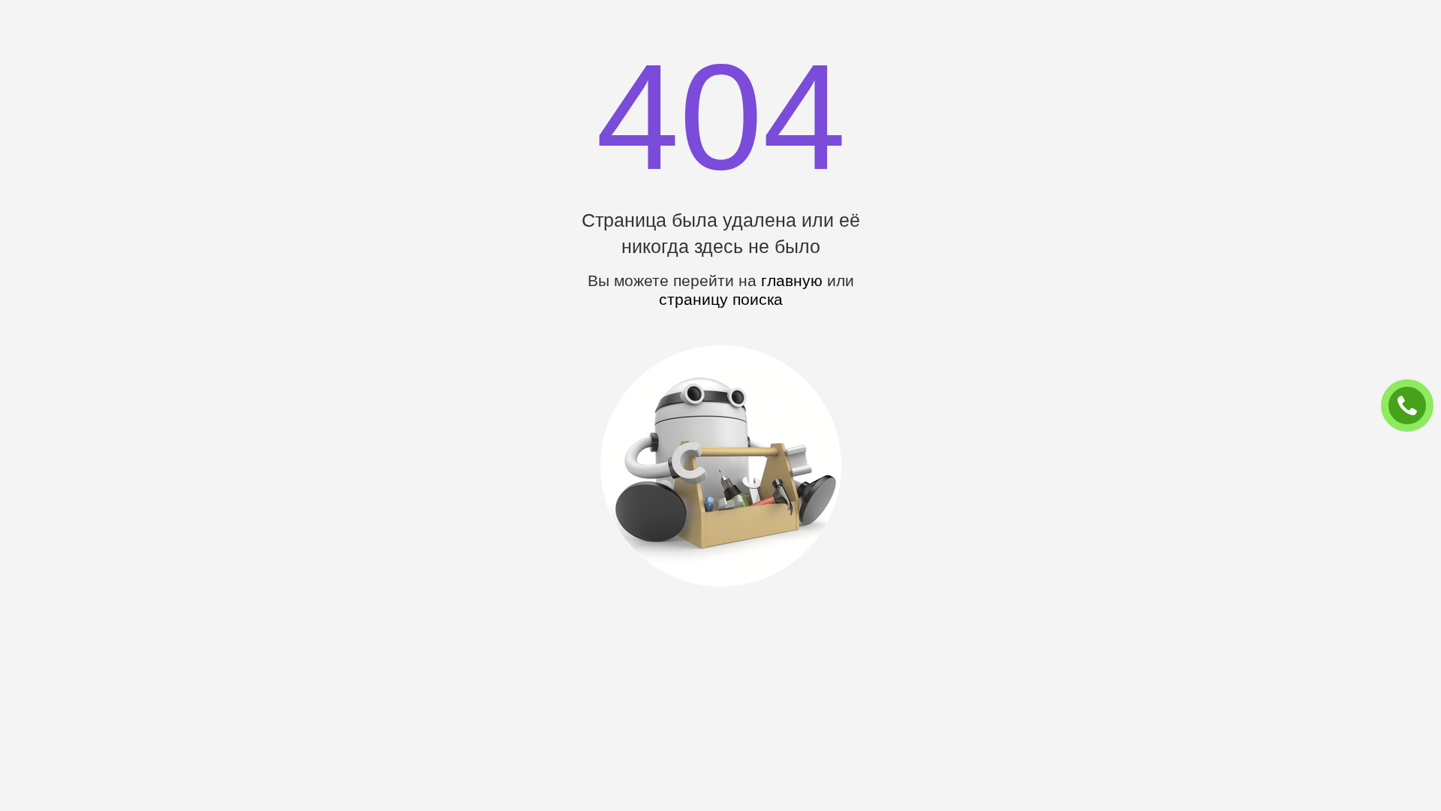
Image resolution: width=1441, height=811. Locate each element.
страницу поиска (721, 299)
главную (792, 280)
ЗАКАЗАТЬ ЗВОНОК (1413, 405)
